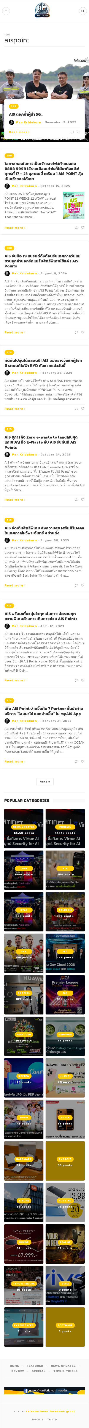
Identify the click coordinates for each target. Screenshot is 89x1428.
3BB (13, 106)
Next (43, 781)
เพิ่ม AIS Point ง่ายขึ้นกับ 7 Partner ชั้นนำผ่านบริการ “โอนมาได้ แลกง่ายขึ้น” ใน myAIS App (44, 711)
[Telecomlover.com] (42, 11)
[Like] (78, 132)
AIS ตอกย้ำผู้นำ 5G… (26, 114)
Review (17, 1371)
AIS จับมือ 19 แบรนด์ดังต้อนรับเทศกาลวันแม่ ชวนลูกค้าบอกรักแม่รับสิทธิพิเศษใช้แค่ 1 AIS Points (43, 261)
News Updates (63, 1365)
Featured (35, 1365)
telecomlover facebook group (51, 1411)
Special (39, 1371)
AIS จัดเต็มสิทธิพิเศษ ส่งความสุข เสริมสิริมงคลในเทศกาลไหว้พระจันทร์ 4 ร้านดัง (44, 530)
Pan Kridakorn (28, 122)
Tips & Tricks (65, 1371)
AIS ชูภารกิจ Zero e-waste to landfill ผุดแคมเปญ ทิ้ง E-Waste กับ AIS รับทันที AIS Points (41, 442)
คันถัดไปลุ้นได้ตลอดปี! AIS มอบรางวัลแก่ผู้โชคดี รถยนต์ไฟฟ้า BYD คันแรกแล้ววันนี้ (43, 362)
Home (14, 1365)
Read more (18, 132)
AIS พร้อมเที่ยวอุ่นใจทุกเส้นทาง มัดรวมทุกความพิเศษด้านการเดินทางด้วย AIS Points (41, 616)
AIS (9, 352)
